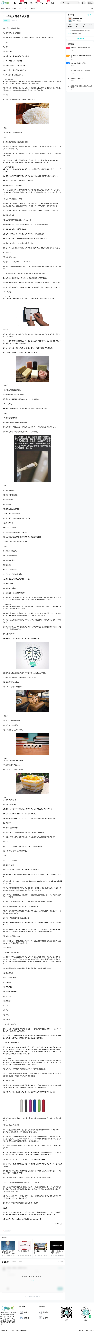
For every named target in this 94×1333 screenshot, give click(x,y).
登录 (83, 3)
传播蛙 (12, 1330)
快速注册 (90, 3)
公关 (31, 3)
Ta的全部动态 (80, 38)
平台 (20, 8)
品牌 (20, 2)
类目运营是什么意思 (74, 33)
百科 (47, 2)
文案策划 (6, 20)
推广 (26, 8)
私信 (91, 15)
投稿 (92, 8)
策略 (32, 8)
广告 (25, 3)
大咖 (36, 2)
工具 (52, 3)
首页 (15, 3)
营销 (13, 8)
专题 (41, 3)
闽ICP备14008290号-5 (22, 1330)
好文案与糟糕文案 (23, 1251)
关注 (88, 15)
